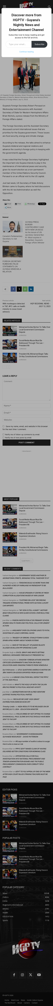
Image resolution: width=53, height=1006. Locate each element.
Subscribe (39, 44)
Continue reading (26, 52)
